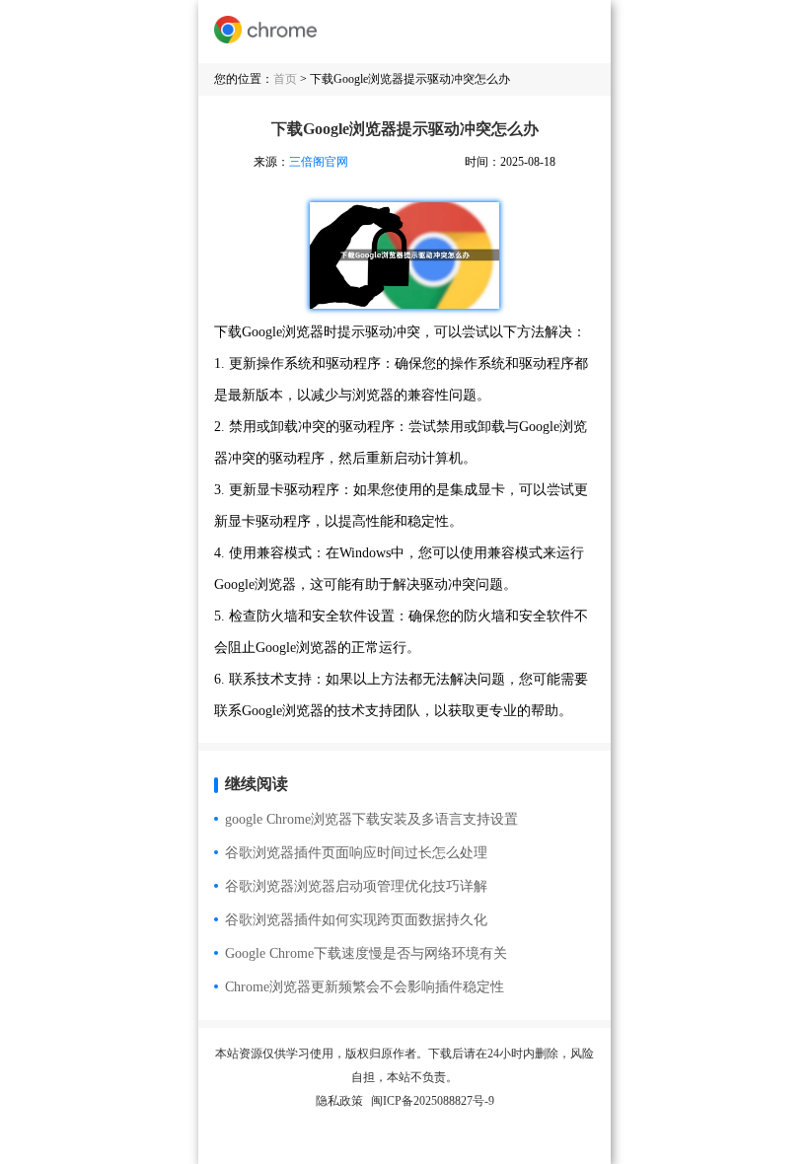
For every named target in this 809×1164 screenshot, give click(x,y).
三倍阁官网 (318, 162)
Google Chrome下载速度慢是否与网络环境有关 (366, 953)
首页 (285, 79)
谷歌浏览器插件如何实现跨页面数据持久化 (356, 919)
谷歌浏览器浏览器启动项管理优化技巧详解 (356, 886)
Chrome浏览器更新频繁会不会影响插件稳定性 (364, 987)
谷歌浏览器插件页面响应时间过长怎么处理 (356, 852)
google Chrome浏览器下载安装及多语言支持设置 (371, 819)
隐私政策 (339, 1101)
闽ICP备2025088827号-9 (432, 1101)
